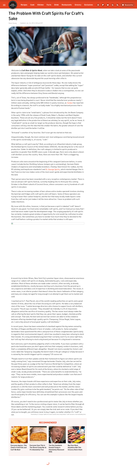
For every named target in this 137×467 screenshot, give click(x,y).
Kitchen (40, 5)
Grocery (78, 5)
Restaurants (67, 5)
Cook (32, 5)
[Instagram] (98, 5)
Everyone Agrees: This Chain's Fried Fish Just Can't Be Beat (19, 447)
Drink (56, 5)
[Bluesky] (107, 5)
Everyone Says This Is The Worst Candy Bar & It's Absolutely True (38, 447)
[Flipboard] (103, 5)
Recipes (24, 5)
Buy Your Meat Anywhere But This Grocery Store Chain (75, 447)
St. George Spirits (53, 169)
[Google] (112, 5)
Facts (49, 5)
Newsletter (129, 5)
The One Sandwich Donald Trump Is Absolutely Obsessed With (56, 448)
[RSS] (117, 5)
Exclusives (88, 5)
